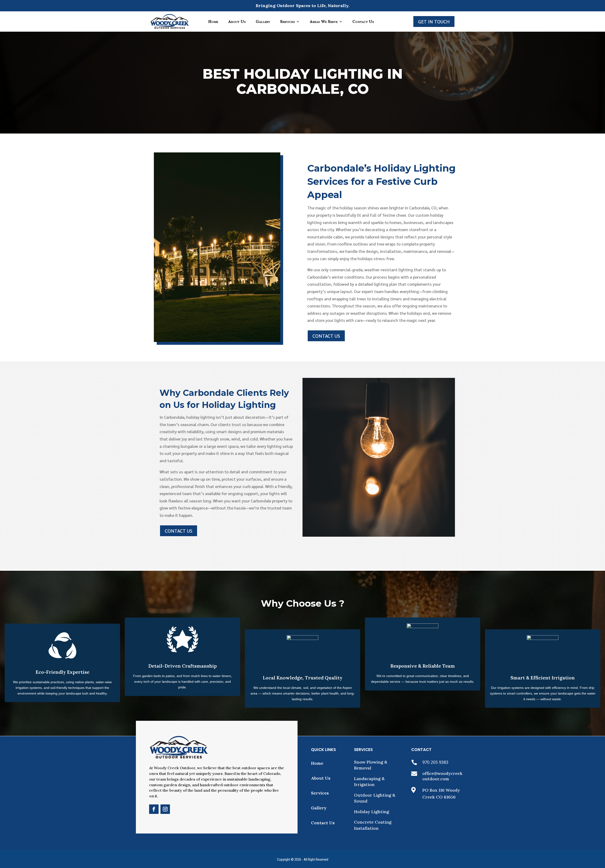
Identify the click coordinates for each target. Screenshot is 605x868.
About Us (237, 21)
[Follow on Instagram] (165, 809)
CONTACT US (326, 336)
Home (213, 21)
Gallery (263, 21)
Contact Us (363, 21)
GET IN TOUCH (434, 21)
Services (287, 21)
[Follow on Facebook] (154, 809)
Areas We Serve (324, 21)
